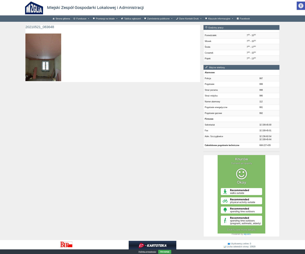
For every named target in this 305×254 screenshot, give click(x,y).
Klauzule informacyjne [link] (219, 18)
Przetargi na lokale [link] (105, 18)
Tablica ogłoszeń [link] (132, 18)
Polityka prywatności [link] (147, 252)
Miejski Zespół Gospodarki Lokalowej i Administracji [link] (95, 7)
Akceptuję (164, 252)
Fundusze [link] (81, 18)
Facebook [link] (245, 18)
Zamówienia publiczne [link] (158, 18)
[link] (301, 6)
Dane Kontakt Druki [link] (189, 18)
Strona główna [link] (63, 18)
